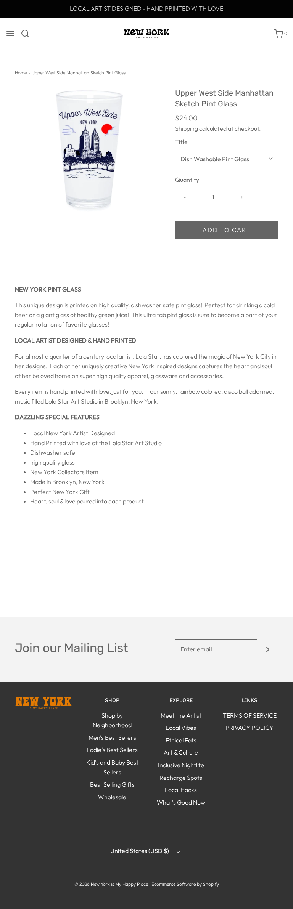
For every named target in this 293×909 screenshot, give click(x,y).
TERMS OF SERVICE (250, 715)
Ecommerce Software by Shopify (185, 884)
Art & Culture (181, 752)
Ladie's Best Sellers (112, 749)
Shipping (186, 128)
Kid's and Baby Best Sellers (112, 767)
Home (21, 72)
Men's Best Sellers (112, 737)
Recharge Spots (180, 777)
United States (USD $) (140, 850)
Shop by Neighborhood (112, 720)
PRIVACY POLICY (249, 727)
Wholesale (112, 797)
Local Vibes (181, 727)
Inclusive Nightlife (181, 765)
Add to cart (227, 230)
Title (181, 142)
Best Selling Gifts (112, 784)
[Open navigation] (10, 33)
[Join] (267, 649)
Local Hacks (181, 790)
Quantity (187, 179)
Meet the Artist (181, 715)
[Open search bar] (28, 33)
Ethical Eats (181, 740)
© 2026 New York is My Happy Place (111, 884)
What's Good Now (181, 802)
